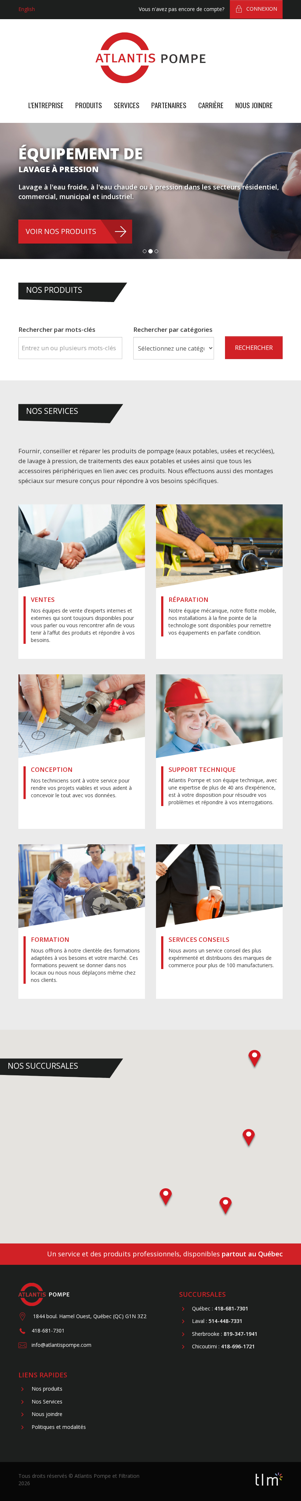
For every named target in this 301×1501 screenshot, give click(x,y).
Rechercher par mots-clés (56, 329)
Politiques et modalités (59, 1426)
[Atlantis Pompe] (150, 56)
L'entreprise (46, 105)
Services (126, 105)
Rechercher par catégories (173, 329)
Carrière (211, 105)
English (26, 9)
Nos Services (47, 1401)
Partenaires (168, 105)
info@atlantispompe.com (61, 1344)
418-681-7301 (48, 1330)
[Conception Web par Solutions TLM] (269, 1478)
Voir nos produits (61, 231)
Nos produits (47, 1388)
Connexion (261, 8)
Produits (88, 105)
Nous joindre (254, 105)
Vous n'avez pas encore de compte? (181, 9)
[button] (249, 1139)
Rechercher (254, 347)
